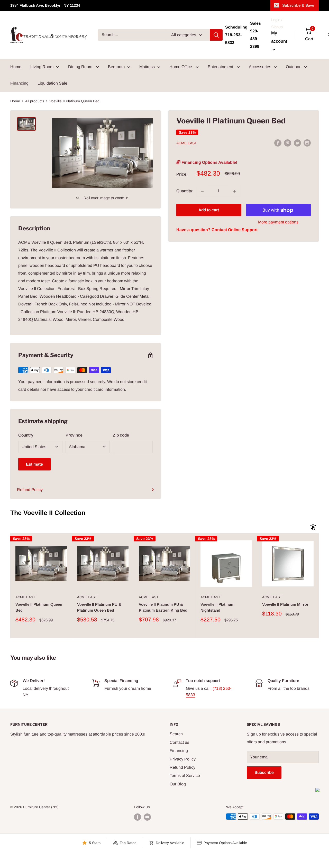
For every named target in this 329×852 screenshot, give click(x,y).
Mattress (147, 67)
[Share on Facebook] (277, 143)
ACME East (186, 143)
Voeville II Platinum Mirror (285, 604)
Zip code (121, 435)
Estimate (34, 464)
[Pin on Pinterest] (287, 143)
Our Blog (178, 784)
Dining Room (80, 67)
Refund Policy (30, 489)
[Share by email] (307, 143)
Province (74, 435)
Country (25, 435)
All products (34, 101)
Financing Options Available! (208, 162)
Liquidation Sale (52, 83)
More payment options (278, 222)
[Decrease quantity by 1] (202, 191)
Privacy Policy (183, 759)
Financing (19, 83)
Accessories (260, 67)
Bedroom (116, 67)
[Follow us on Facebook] (137, 817)
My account (279, 37)
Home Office (181, 67)
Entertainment (221, 67)
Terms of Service (185, 775)
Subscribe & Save (298, 5)
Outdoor (293, 67)
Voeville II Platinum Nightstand (217, 607)
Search (176, 734)
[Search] (216, 35)
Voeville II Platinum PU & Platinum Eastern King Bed (163, 607)
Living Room (41, 67)
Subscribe (264, 772)
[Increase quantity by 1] (234, 191)
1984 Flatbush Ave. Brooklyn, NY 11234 (45, 5)
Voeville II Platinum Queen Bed (38, 607)
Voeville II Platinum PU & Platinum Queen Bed (99, 607)
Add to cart (208, 210)
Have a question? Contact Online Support (217, 230)
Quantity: (185, 191)
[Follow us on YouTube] (147, 817)
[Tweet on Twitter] (297, 143)
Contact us (179, 742)
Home (15, 67)
